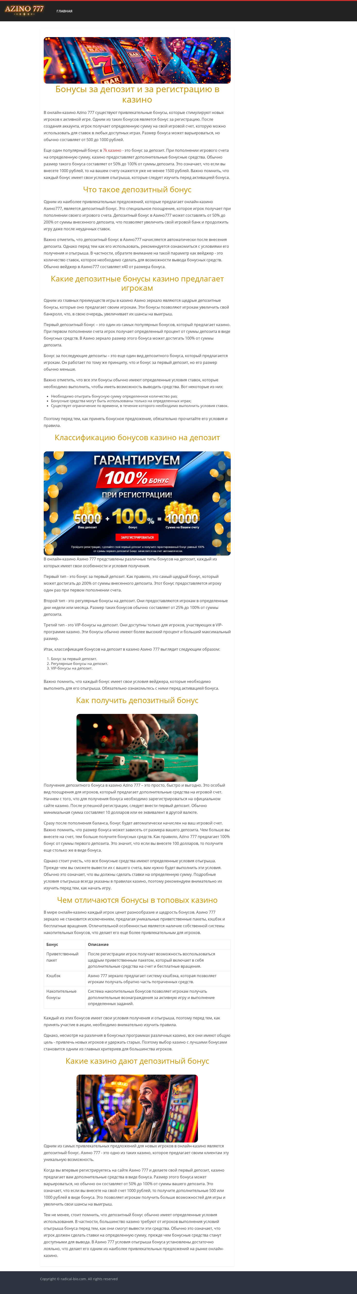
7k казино (112, 150)
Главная (64, 11)
